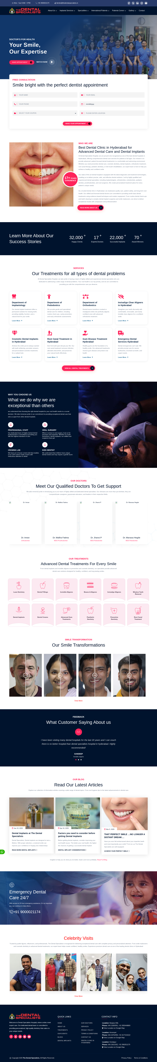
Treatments (63, 1030)
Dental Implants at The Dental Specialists (27, 834)
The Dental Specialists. (31, 1058)
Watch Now (41, 62)
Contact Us (86, 1037)
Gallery (132, 10)
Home (60, 1023)
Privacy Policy (87, 1030)
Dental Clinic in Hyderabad (87, 1041)
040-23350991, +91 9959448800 (119, 1025)
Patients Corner (118, 10)
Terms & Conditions (89, 1033)
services (85, 1026)
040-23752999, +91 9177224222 (119, 1035)
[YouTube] (146, 3)
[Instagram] (141, 3)
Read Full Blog (102, 860)
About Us (51, 10)
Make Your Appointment (75, 123)
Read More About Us (88, 208)
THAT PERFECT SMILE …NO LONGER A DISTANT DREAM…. (124, 835)
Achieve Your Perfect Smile (116, 851)
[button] (76, 760)
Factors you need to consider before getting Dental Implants (76, 834)
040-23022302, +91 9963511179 (119, 1044)
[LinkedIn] (137, 3)
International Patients (99, 10)
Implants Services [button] (67, 10)
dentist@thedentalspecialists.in (67, 3)
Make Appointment (20, 62)
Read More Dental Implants (24, 850)
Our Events (62, 1033)
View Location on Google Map (114, 1028)
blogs (60, 1037)
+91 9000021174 (43, 3)
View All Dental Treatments (77, 368)
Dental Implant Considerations (71, 850)
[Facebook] (129, 3)
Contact (142, 10)
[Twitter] (133, 3)
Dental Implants (64, 1040)
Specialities (82, 10)
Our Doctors (86, 1023)
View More (78, 701)
